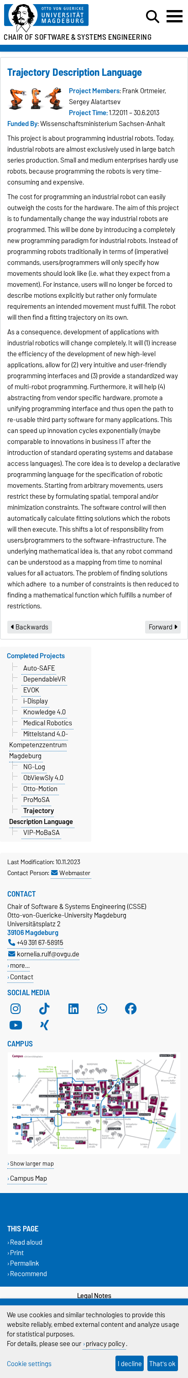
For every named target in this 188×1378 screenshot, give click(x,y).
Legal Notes (94, 1295)
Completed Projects (36, 655)
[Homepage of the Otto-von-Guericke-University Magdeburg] (58, 18)
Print (17, 1252)
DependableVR (44, 679)
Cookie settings (29, 1363)
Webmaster (74, 872)
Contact (21, 976)
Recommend (28, 1273)
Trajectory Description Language (41, 816)
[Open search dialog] (152, 17)
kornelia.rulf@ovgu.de (48, 954)
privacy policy (105, 1343)
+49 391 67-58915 (40, 942)
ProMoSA (36, 799)
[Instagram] (15, 1009)
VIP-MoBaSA (41, 832)
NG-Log (34, 766)
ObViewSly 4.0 (43, 777)
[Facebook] (131, 1009)
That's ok (162, 1363)
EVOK (31, 690)
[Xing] (44, 1025)
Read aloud (26, 1242)
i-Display (35, 701)
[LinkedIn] (73, 1009)
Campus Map (28, 1178)
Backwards (31, 627)
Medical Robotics (47, 723)
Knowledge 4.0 (44, 712)
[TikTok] (44, 1009)
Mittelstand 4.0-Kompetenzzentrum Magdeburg (38, 745)
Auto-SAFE (39, 668)
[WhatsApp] (102, 1009)
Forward (161, 627)
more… (20, 965)
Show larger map (32, 1163)
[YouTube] (15, 1025)
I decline (130, 1363)
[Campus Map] (94, 1152)
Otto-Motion (40, 788)
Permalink (24, 1263)
